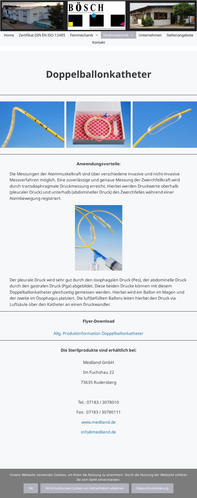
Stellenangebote (179, 35)
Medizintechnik (116, 35)
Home (9, 35)
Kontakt (98, 42)
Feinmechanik (81, 35)
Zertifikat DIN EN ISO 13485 (42, 35)
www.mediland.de (98, 422)
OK (31, 488)
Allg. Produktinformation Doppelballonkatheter (98, 333)
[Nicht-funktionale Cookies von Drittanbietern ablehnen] (191, 483)
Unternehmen (150, 35)
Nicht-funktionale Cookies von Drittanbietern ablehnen (84, 488)
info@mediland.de (98, 432)
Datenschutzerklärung (152, 488)
